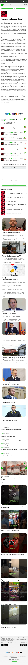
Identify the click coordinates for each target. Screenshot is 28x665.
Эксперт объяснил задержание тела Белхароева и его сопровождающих (11, 232)
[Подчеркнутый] (8, 168)
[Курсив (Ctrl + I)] (6, 168)
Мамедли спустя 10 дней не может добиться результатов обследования (13, 312)
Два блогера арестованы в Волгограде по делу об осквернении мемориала (12, 255)
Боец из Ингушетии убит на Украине (10, 455)
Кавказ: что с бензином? (7, 8)
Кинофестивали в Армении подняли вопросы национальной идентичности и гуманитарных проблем (13, 279)
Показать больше (14, 631)
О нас (2, 642)
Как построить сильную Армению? (14, 213)
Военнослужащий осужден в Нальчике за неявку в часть (14, 449)
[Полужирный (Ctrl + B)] (3, 168)
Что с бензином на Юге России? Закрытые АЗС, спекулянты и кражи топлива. (13, 626)
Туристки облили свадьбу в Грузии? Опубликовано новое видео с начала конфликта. (13, 531)
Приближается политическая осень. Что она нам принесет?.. (16, 205)
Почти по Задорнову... (11, 201)
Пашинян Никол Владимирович (10, 384)
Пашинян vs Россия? (20, 8)
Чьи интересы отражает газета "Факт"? (15, 209)
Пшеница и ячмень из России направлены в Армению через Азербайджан (13, 358)
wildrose (11, 127)
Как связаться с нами (12, 642)
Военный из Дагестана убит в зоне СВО (11, 445)
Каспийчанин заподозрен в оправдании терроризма (11, 429)
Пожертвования (24, 642)
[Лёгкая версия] (6, 1)
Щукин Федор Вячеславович (9, 420)
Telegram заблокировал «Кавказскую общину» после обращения (12, 554)
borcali (11, 119)
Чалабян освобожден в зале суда (10, 336)
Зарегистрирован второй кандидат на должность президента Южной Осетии (13, 435)
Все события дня (23, 457)
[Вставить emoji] (14, 168)
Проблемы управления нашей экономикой (15, 197)
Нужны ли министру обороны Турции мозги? (16, 193)
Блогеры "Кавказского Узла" (11, 9)
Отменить (14, 184)
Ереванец (19, 9)
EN (4, 1)
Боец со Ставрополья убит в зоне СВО (11, 440)
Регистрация (14, 180)
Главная (2, 9)
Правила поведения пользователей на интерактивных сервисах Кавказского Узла (14, 657)
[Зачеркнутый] (11, 168)
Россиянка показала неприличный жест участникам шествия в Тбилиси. (11, 603)
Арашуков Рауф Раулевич (8, 402)
